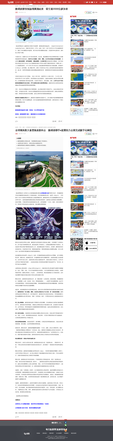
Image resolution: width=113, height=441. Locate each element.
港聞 (16, 12)
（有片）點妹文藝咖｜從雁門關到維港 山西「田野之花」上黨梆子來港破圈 (90, 101)
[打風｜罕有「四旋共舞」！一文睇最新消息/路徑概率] (84, 26)
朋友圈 (64, 2)
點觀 (43, 2)
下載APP (104, 2)
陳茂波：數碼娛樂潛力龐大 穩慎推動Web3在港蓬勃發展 (30, 114)
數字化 (41, 412)
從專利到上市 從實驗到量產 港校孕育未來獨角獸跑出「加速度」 (32, 404)
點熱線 (38, 433)
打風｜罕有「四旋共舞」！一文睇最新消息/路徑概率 (84, 36)
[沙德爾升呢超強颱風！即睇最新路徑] (77, 43)
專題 (69, 2)
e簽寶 (37, 412)
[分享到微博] (66, 431)
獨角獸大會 (21, 412)
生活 (47, 2)
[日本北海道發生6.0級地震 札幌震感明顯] (77, 60)
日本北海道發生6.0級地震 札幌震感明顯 (90, 58)
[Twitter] (94, 2)
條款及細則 (73, 433)
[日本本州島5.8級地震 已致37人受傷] (77, 85)
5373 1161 (52, 436)
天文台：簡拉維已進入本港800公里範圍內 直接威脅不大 (90, 76)
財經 (51, 2)
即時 (30, 2)
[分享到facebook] (66, 422)
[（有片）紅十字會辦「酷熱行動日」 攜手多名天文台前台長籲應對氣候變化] (77, 68)
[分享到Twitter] (66, 428)
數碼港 (29, 117)
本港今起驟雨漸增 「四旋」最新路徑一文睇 (90, 49)
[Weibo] (96, 2)
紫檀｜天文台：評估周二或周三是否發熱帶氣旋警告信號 (90, 93)
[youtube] (92, 2)
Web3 (34, 117)
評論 (39, 2)
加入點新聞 (59, 433)
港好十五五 (25, 2)
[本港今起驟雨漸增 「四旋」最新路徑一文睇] (77, 51)
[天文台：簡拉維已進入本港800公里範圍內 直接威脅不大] (77, 77)
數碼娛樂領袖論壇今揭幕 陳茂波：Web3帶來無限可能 (29, 110)
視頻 (34, 2)
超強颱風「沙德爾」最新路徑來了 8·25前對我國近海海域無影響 (91, 110)
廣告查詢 (45, 433)
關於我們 (51, 433)
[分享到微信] (66, 425)
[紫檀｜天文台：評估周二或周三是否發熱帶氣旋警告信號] (77, 94)
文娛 (55, 2)
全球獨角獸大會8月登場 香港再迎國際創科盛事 (28, 408)
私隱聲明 (66, 433)
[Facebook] (90, 2)
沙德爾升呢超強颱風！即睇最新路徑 (90, 41)
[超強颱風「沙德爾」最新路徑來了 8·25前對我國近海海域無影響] (77, 111)
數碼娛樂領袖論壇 (22, 117)
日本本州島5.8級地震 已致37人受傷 (90, 83)
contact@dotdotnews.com (62, 436)
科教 (60, 2)
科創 (46, 412)
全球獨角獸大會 (44, 193)
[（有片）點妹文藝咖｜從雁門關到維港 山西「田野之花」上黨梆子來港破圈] (77, 102)
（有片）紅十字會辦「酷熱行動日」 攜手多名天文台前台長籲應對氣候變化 (90, 67)
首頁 (18, 2)
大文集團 (27, 412)
